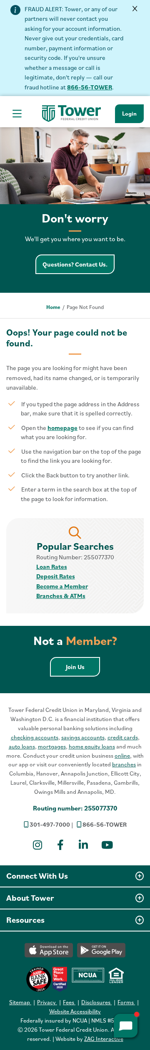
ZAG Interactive (103, 1039)
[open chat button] (126, 1026)
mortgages (52, 746)
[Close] (135, 9)
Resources (25, 919)
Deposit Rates (55, 576)
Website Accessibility (75, 1011)
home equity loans (92, 746)
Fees (69, 1002)
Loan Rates (51, 567)
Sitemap (20, 1002)
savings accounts (83, 737)
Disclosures (96, 1002)
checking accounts (34, 737)
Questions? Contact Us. (78, 264)
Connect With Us (37, 875)
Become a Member (62, 586)
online (122, 755)
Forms (126, 1002)
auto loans (22, 746)
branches (124, 764)
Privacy (47, 1002)
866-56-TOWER (89, 87)
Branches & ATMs (60, 596)
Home (53, 307)
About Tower (30, 897)
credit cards (123, 737)
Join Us (83, 666)
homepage (63, 428)
